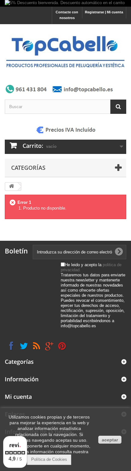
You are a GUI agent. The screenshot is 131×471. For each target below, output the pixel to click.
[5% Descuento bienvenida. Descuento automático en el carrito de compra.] (65, 3)
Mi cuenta (18, 396)
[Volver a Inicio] (11, 186)
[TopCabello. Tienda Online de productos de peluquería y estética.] (65, 51)
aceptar (110, 439)
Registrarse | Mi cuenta (104, 12)
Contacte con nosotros (67, 15)
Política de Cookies (49, 459)
